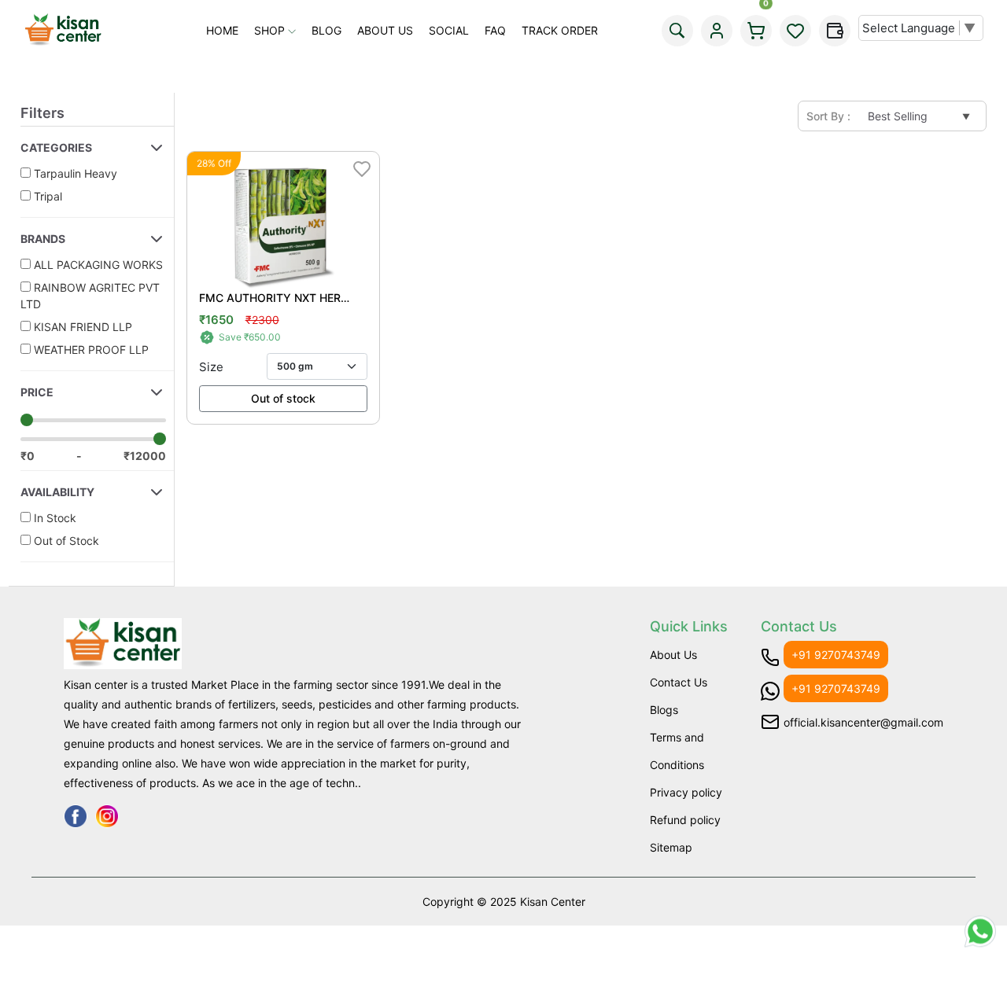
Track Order (560, 30)
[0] (756, 30)
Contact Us (678, 682)
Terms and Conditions (677, 751)
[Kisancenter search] (677, 30)
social (449, 30)
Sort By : (828, 116)
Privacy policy (686, 792)
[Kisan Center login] (795, 30)
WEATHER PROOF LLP (90, 349)
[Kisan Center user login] (716, 30)
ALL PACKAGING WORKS (97, 264)
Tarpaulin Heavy (74, 173)
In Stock (53, 517)
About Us (385, 30)
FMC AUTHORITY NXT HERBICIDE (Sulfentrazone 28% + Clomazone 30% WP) (275, 297)
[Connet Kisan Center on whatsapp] (980, 941)
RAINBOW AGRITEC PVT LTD (90, 296)
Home (222, 30)
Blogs (664, 709)
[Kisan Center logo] (63, 30)
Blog (326, 30)
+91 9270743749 (835, 654)
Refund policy (685, 819)
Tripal (46, 196)
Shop (271, 30)
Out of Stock (65, 540)
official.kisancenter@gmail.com (863, 722)
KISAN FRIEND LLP (81, 326)
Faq (495, 30)
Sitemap (671, 847)
